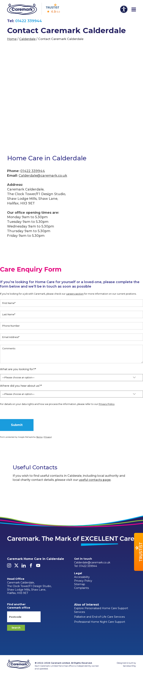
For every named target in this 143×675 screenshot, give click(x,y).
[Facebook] (31, 566)
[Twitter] (16, 566)
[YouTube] (38, 566)
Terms (39, 437)
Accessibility (82, 577)
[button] (138, 552)
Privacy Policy (107, 404)
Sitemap (79, 584)
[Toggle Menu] (133, 9)
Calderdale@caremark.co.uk (43, 175)
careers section (75, 293)
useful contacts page (95, 480)
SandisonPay (129, 666)
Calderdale (27, 39)
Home (12, 39)
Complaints (81, 588)
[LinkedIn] (24, 566)
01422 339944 (28, 21)
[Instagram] (9, 566)
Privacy (47, 437)
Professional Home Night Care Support (99, 621)
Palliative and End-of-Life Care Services (99, 616)
